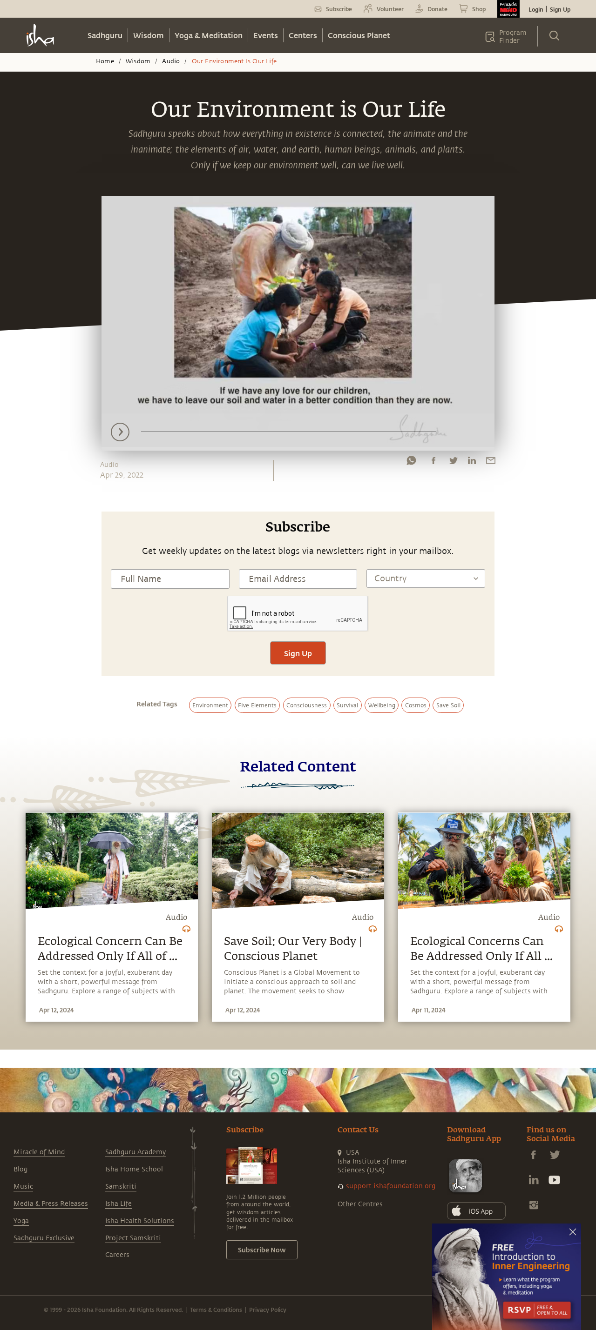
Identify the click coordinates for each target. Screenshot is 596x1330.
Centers (303, 35)
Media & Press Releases (51, 1203)
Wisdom (148, 35)
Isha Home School (134, 1169)
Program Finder (513, 36)
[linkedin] (471, 463)
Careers (117, 1254)
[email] (490, 463)
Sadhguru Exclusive (44, 1238)
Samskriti (120, 1186)
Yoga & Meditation (209, 35)
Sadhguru (105, 35)
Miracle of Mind (39, 1152)
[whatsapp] (411, 463)
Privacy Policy (267, 1309)
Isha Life (118, 1203)
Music (23, 1186)
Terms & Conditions (216, 1309)
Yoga (21, 1220)
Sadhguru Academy (135, 1152)
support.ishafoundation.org (390, 1186)
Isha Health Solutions (139, 1220)
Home (105, 61)
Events (265, 35)
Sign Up (560, 9)
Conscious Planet (359, 35)
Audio (171, 61)
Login (535, 9)
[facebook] (433, 462)
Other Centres (360, 1204)
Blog (20, 1169)
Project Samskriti (133, 1238)
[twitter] (453, 463)
